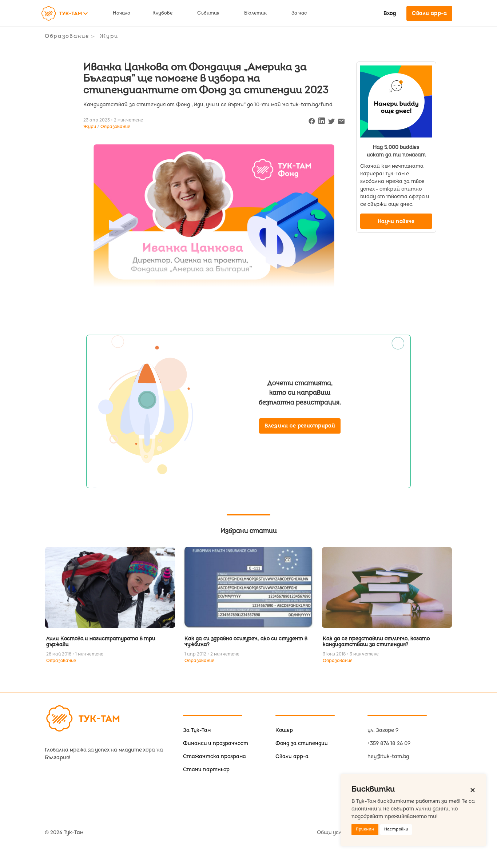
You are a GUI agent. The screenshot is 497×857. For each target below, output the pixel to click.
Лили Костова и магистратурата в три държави (100, 641)
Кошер (284, 730)
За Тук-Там (197, 730)
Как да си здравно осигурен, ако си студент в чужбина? (245, 641)
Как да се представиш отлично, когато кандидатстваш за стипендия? (376, 641)
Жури (109, 36)
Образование (67, 36)
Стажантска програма (214, 756)
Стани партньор (206, 769)
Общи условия (335, 832)
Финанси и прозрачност (215, 743)
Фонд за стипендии (301, 743)
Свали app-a (292, 756)
